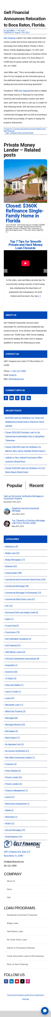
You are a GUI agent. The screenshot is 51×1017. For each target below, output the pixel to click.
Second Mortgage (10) (15, 830)
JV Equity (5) (10, 678)
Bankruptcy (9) (11, 546)
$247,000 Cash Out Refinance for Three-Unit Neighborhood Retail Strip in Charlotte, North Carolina (24, 422)
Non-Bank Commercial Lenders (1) (20, 757)
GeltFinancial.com (16, 379)
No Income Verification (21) (17, 751)
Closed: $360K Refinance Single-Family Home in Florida (25, 213)
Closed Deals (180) (13, 573)
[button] (5, 198)
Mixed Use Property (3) (15, 711)
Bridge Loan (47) (12, 553)
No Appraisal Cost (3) (14, 744)
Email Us (12, 375)
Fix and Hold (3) (12, 625)
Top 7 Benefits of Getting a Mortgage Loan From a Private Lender (28, 521)
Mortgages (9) (11, 731)
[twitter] (22, 981)
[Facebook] (6, 398)
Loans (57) (9, 698)
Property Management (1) (16, 790)
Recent (36, 485)
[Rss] (28, 398)
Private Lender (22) (13, 777)
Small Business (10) (13, 836)
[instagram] (28, 981)
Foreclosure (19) (12, 632)
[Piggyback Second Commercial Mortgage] (7, 510)
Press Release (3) (13, 771)
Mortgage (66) (11, 718)
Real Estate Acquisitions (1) (17, 804)
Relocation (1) (11, 817)
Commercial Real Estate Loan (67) (20, 599)
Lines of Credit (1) (13, 691)
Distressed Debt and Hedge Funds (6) (21, 612)
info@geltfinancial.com (14, 861)
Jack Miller (10, 30)
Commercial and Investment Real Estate (29, 129)
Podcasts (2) (11, 764)
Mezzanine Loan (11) (14, 705)
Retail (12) (9, 823)
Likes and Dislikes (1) (14, 685)
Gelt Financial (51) (13, 645)
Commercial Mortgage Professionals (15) (23, 592)
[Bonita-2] (25, 160)
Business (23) (11, 566)
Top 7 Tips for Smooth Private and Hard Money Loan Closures (25, 245)
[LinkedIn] (11, 398)
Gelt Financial (9, 38)
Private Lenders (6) (13, 784)
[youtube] (17, 981)
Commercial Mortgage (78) (17, 586)
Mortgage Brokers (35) (15, 724)
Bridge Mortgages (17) (15, 560)
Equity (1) (9, 619)
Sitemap (25, 999)
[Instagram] (23, 398)
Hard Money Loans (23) (15, 652)
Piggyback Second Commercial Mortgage (25, 509)
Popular (14, 485)
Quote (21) (10, 797)
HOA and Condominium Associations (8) (22, 658)
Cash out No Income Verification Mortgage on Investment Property (24, 497)
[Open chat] (45, 1011)
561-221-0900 (10, 865)
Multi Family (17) (12, 738)
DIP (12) (9, 606)
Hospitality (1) (11, 665)
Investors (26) (11, 672)
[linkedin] (11, 981)
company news (16, 133)
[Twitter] (17, 398)
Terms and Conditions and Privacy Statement (25, 995)
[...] (7, 232)
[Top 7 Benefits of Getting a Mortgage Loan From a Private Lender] (7, 522)
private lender (28, 133)
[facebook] (6, 981)
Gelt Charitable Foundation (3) (18, 639)
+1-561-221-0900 (18, 371)
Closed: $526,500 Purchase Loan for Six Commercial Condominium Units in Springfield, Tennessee (24, 436)
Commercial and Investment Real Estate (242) (25, 579)
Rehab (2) (9, 810)
